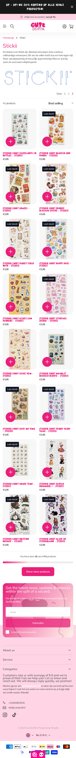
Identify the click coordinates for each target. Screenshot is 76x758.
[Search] (12, 26)
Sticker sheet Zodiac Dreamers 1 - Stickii (51, 485)
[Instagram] (5, 715)
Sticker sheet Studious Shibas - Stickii (53, 319)
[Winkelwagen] (71, 26)
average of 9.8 (43, 675)
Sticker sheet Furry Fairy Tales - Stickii (54, 430)
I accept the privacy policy (23, 632)
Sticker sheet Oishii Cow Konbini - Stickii (17, 319)
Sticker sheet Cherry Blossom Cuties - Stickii (54, 209)
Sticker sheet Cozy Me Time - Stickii (19, 430)
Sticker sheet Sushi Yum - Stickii (18, 374)
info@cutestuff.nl (16, 707)
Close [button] (72, 7)
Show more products (38, 571)
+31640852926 (16, 702)
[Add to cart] (10, 141)
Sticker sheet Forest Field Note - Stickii (18, 264)
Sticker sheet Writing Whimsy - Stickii (16, 540)
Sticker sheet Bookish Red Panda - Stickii (55, 154)
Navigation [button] (5, 26)
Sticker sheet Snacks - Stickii (16, 209)
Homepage (8, 37)
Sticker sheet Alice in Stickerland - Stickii (52, 540)
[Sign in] (64, 26)
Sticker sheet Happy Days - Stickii (55, 264)
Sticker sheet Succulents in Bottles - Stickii (19, 154)
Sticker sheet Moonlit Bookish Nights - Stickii (54, 374)
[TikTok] (14, 715)
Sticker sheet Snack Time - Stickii (19, 485)
